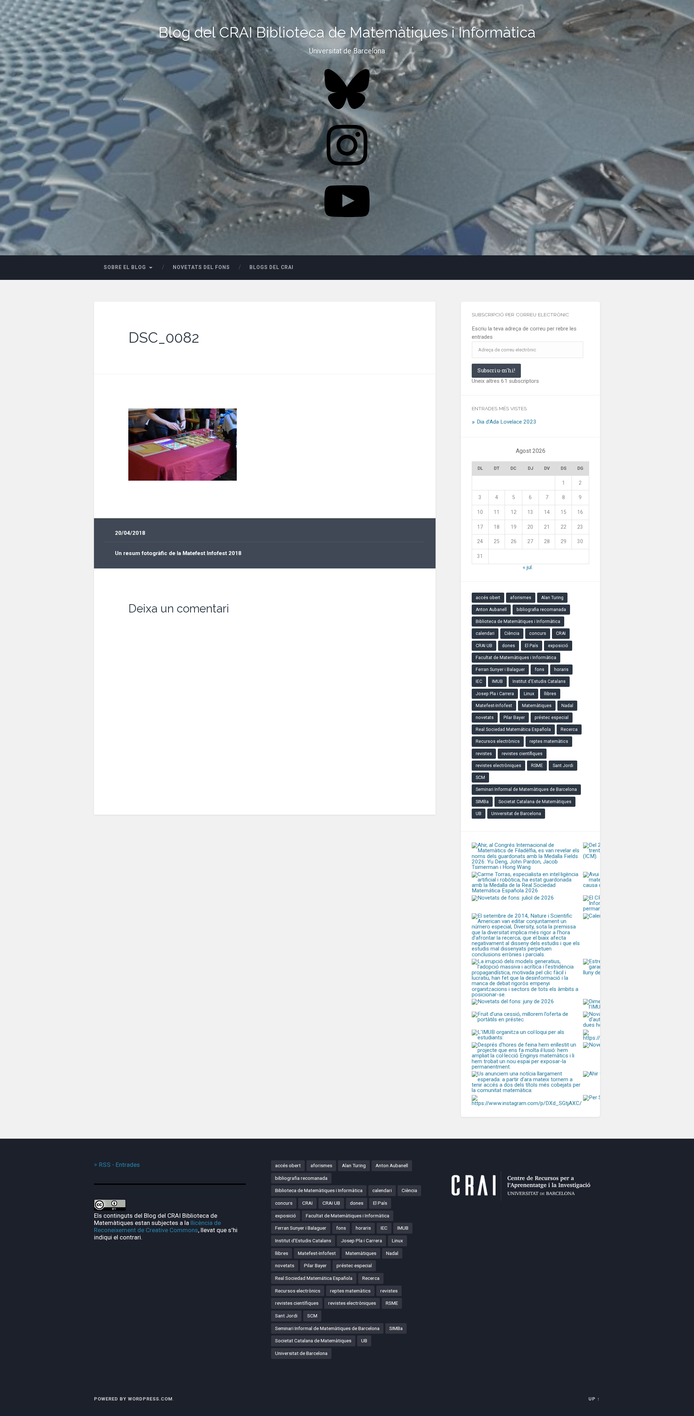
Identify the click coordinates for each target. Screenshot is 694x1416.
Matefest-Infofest (494, 705)
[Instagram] (347, 168)
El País (531, 645)
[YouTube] (347, 224)
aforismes (520, 597)
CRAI (561, 633)
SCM (480, 777)
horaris (561, 669)
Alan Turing (552, 597)
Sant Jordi (563, 765)
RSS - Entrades (119, 1164)
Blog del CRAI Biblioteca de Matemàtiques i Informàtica (347, 32)
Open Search (593, 267)
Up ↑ (594, 1399)
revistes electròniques (498, 765)
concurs (537, 633)
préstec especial (552, 717)
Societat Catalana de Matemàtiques (534, 801)
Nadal (567, 705)
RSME (537, 765)
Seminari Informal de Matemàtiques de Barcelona (526, 789)
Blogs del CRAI (271, 267)
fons (539, 669)
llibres (550, 693)
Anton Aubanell (491, 609)
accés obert (488, 597)
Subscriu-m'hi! (496, 370)
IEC (479, 681)
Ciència (511, 633)
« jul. (528, 567)
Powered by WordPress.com (133, 1399)
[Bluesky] (347, 112)
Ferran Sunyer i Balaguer (500, 669)
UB (478, 813)
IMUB (497, 681)
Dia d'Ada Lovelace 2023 (506, 422)
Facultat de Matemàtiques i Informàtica (516, 657)
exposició (558, 645)
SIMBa (482, 801)
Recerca (569, 729)
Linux (529, 693)
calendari (485, 633)
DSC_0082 (163, 337)
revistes (484, 753)
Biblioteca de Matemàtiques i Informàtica (518, 621)
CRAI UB (484, 645)
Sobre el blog (125, 267)
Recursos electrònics (498, 741)
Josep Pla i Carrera (495, 693)
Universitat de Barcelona (516, 813)
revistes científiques (522, 753)
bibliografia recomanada (541, 609)
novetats (485, 717)
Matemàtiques (537, 705)
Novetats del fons (201, 267)
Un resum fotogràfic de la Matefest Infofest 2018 (178, 553)
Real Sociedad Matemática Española (513, 729)
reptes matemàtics (549, 741)
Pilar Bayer (514, 717)
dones (508, 645)
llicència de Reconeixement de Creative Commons (157, 1226)
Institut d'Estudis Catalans (539, 681)
